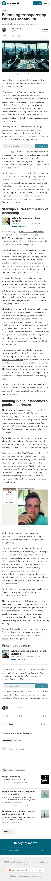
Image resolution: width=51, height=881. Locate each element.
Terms (36, 862)
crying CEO (20, 453)
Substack (13, 876)
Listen (45, 30)
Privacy (29, 862)
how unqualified (15, 635)
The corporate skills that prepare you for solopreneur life (18, 812)
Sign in (46, 3)
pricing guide (25, 580)
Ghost (14, 179)
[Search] (46, 770)
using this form (8, 694)
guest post (24, 698)
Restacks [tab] (17, 741)
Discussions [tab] (20, 770)
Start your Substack (19, 870)
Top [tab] (4, 770)
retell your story (26, 694)
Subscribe (37, 3)
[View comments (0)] (12, 36)
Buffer (5, 179)
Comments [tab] (7, 741)
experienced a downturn (12, 359)
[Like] (3, 785)
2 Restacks (20, 708)
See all (7, 831)
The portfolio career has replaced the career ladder (18, 792)
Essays (5, 11)
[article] (25, 781)
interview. (45, 698)
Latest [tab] (10, 770)
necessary (26, 318)
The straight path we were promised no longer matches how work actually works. (19, 798)
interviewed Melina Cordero (31, 231)
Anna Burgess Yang (15, 28)
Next (43, 724)
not (20, 318)
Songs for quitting (11, 776)
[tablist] (12, 740)
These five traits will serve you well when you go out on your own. (18, 818)
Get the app (37, 870)
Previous (9, 724)
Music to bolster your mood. (13, 780)
